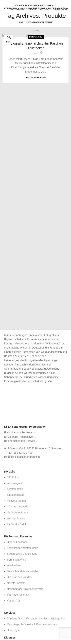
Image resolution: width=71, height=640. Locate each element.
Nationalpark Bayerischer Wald (25, 589)
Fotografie (35, 37)
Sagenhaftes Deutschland (22, 553)
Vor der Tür (13, 600)
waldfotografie (15, 483)
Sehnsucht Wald (16, 559)
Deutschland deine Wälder (22, 571)
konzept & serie (16, 518)
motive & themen (17, 500)
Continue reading (35, 77)
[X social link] (34, 2)
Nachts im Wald (16, 583)
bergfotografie (15, 489)
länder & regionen (17, 512)
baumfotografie (15, 494)
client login (13, 630)
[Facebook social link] (30, 2)
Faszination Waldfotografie (22, 548)
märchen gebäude (17, 506)
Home (20, 22)
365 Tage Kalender (18, 594)
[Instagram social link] (37, 2)
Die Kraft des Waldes (19, 577)
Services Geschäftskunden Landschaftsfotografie (35, 618)
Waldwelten (14, 565)
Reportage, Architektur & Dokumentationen (32, 624)
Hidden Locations (17, 542)
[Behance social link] (41, 2)
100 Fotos (13, 477)
